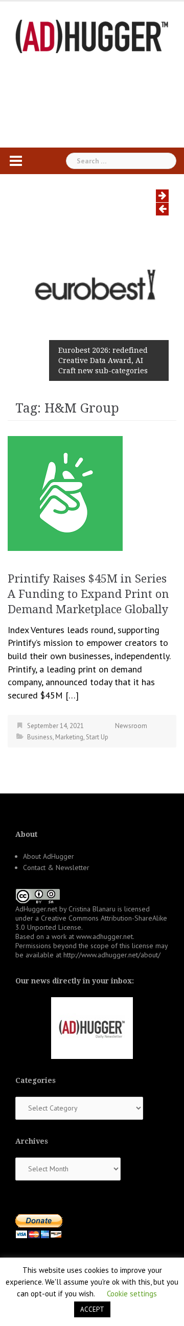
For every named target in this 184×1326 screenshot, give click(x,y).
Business (40, 737)
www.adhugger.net (104, 936)
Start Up (97, 737)
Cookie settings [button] (132, 1293)
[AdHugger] (92, 35)
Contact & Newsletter (56, 867)
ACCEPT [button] (92, 1309)
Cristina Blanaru (92, 908)
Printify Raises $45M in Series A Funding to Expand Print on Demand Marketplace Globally (88, 594)
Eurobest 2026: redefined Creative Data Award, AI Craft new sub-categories (103, 360)
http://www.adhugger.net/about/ (111, 954)
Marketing (69, 737)
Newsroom (131, 725)
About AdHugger (48, 856)
